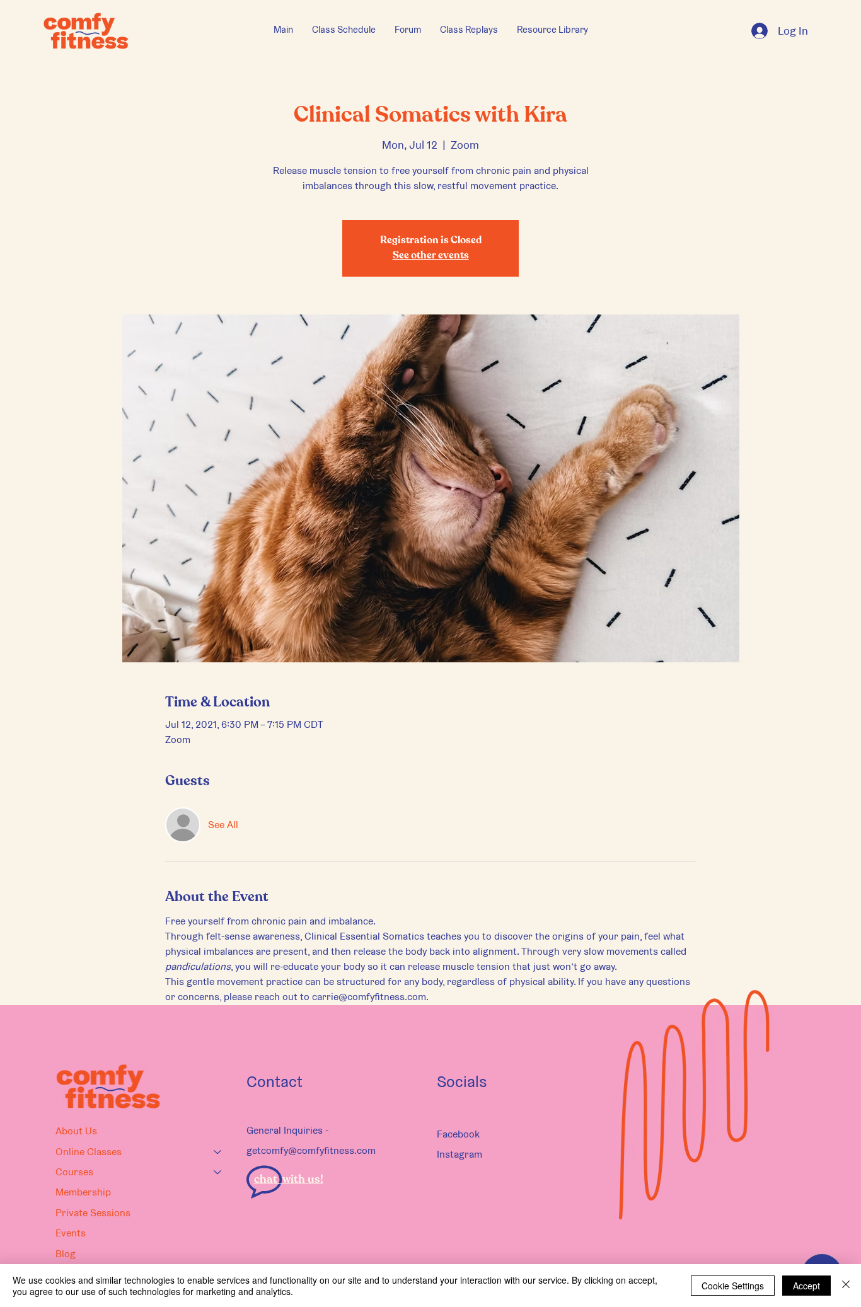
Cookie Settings (733, 1285)
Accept (806, 1285)
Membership (83, 1192)
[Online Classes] (218, 1152)
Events (70, 1233)
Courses (74, 1171)
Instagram (459, 1154)
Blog (65, 1253)
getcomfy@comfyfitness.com (311, 1150)
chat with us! (288, 1179)
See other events (431, 256)
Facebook (458, 1134)
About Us (76, 1130)
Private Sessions (92, 1212)
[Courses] (218, 1172)
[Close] (845, 1285)
